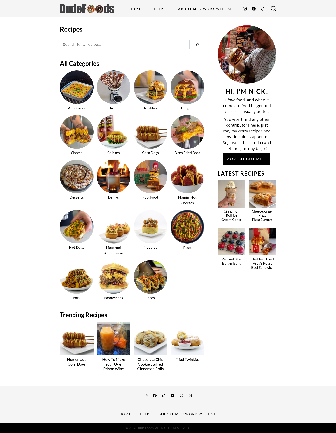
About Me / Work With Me (206, 8)
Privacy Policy (200, 428)
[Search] (197, 44)
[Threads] (190, 395)
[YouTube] (172, 395)
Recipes (160, 8)
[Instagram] (245, 9)
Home (135, 8)
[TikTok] (263, 9)
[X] (181, 395)
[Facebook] (254, 9)
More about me (244, 159)
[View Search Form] (273, 9)
